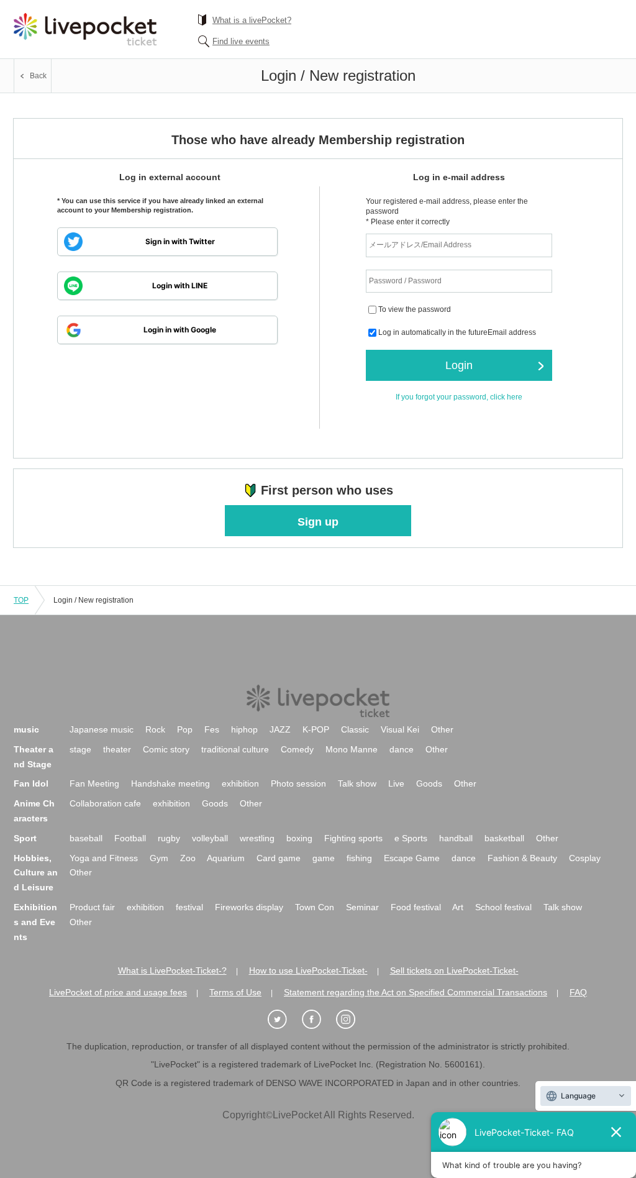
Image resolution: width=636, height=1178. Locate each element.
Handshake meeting (170, 783)
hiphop (244, 729)
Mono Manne (351, 749)
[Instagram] (352, 1020)
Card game (279, 858)
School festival (503, 907)
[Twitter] (284, 1020)
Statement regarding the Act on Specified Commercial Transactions (415, 992)
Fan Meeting (94, 783)
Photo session (298, 783)
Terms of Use (235, 992)
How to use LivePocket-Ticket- (308, 970)
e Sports (410, 838)
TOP (21, 600)
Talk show (357, 783)
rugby (169, 838)
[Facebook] (318, 1020)
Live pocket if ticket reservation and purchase (85, 29)
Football (130, 838)
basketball (504, 838)
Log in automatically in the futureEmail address (457, 333)
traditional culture (235, 749)
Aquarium (226, 858)
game (323, 858)
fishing (359, 858)
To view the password (414, 310)
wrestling (257, 838)
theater (117, 749)
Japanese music (102, 729)
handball (456, 838)
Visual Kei (400, 729)
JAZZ (280, 729)
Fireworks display (249, 907)
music (26, 729)
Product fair (92, 907)
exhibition (240, 783)
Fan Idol (31, 783)
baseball (86, 838)
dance (401, 749)
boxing (299, 838)
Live (396, 783)
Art (457, 907)
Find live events (241, 41)
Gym (159, 858)
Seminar (362, 907)
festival (189, 907)
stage (80, 749)
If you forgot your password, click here (459, 397)
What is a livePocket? (251, 20)
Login (459, 365)
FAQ (578, 992)
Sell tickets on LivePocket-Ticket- (454, 970)
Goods (429, 783)
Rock (155, 729)
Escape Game (412, 858)
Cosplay (585, 858)
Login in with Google (179, 329)
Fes (211, 729)
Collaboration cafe (105, 803)
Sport (25, 838)
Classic (355, 729)
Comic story (166, 749)
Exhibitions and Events (35, 922)
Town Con (314, 907)
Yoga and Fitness (104, 858)
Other (442, 729)
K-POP (315, 729)
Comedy (297, 749)
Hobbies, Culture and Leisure (36, 873)
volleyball (210, 838)
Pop (185, 729)
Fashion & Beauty (522, 858)
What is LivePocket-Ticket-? (172, 970)
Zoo (188, 858)
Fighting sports (353, 838)
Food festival (416, 907)
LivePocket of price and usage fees (118, 992)
